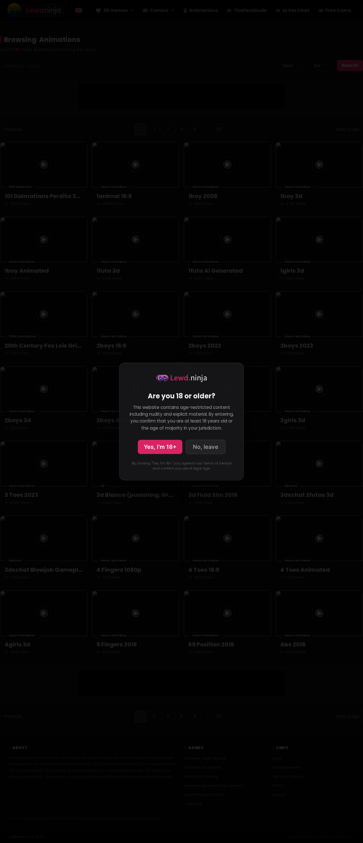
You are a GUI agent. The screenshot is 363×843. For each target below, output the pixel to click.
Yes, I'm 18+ (160, 446)
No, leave (205, 446)
